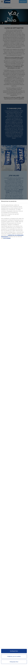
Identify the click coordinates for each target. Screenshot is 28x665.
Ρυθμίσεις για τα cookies (14, 656)
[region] (14, 432)
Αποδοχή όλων (14, 651)
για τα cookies (6, 238)
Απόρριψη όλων (14, 661)
